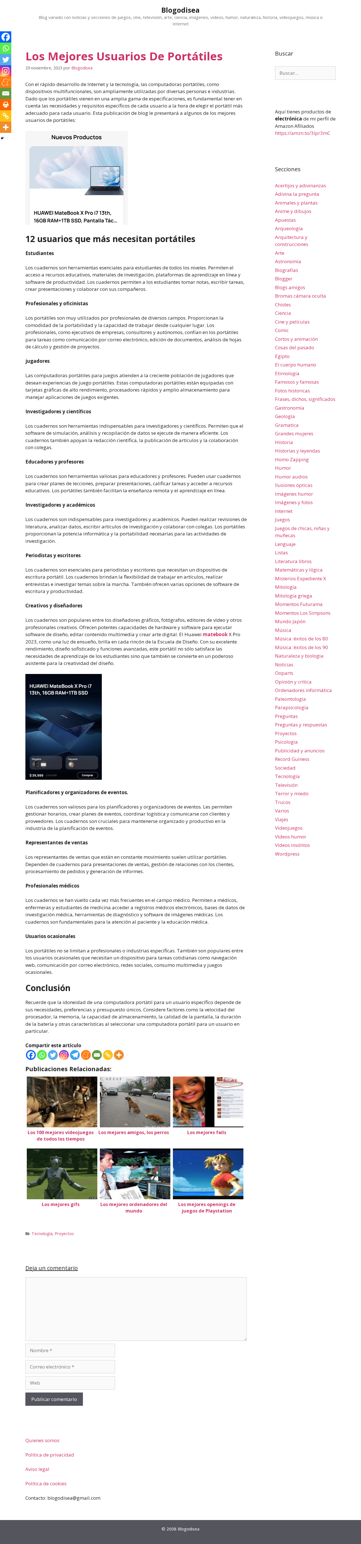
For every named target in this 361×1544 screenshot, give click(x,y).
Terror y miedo (292, 793)
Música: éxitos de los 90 (301, 647)
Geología (285, 416)
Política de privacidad (49, 1454)
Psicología (286, 742)
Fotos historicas (292, 390)
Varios (282, 810)
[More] (119, 1055)
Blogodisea (180, 10)
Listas (281, 552)
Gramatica (287, 425)
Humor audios (291, 476)
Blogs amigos (290, 287)
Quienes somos (42, 1440)
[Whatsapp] (42, 1055)
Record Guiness (292, 759)
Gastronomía (289, 408)
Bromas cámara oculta (300, 296)
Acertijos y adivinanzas (300, 185)
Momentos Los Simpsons (303, 613)
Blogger (283, 278)
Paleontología (290, 699)
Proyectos (64, 1233)
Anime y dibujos (293, 211)
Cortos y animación (296, 339)
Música (283, 630)
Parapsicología (292, 707)
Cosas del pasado (294, 347)
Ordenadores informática (303, 690)
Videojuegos (289, 828)
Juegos (282, 519)
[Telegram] (75, 1055)
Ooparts (284, 673)
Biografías (286, 270)
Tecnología (42, 1233)
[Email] (97, 1055)
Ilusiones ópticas (293, 485)
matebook (215, 634)
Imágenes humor (294, 494)
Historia (284, 442)
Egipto (282, 356)
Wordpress (287, 854)
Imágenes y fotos (294, 502)
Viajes (281, 819)
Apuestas (285, 220)
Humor (283, 468)
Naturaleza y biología (299, 656)
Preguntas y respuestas (301, 724)
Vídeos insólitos (292, 845)
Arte (279, 253)
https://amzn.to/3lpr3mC (302, 133)
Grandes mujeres (294, 433)
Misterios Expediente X (300, 578)
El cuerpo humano (295, 364)
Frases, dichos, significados (305, 399)
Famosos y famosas (297, 382)
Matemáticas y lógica (299, 569)
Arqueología (289, 228)
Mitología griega (293, 595)
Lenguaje (285, 544)
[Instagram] (64, 1055)
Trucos (282, 802)
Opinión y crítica (293, 681)
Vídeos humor (290, 836)
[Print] (5, 104)
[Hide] (2, 138)
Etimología (287, 373)
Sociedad (285, 768)
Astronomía (288, 261)
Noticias (284, 664)
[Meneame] (86, 1055)
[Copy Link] (108, 1055)
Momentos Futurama (299, 604)
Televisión (286, 785)
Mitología (286, 587)
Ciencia (283, 313)
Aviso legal (37, 1469)
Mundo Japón (290, 621)
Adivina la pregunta (297, 194)
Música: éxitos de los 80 (301, 638)
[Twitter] (53, 1055)
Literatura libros (293, 561)
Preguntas (286, 716)
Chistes (283, 304)
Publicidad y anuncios (300, 750)
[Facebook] (31, 1055)
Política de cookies (46, 1483)
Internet (283, 511)
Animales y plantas (296, 202)
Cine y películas (292, 322)
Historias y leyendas (297, 450)
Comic (282, 330)
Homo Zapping (292, 459)
